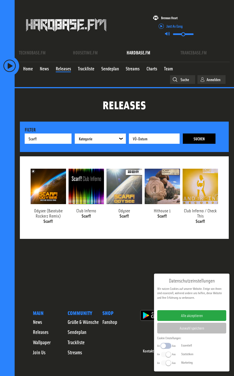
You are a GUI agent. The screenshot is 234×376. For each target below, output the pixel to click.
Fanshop (109, 322)
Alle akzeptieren (192, 315)
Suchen (199, 138)
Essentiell (186, 345)
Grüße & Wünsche (83, 322)
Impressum (178, 305)
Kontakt (148, 351)
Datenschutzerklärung (199, 305)
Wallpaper (42, 342)
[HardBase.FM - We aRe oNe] (66, 35)
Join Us (39, 352)
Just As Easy (175, 26)
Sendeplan (77, 332)
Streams (75, 352)
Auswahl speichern (192, 328)
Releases (40, 332)
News (37, 322)
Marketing (187, 362)
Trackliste (76, 342)
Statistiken (187, 354)
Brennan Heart (169, 18)
